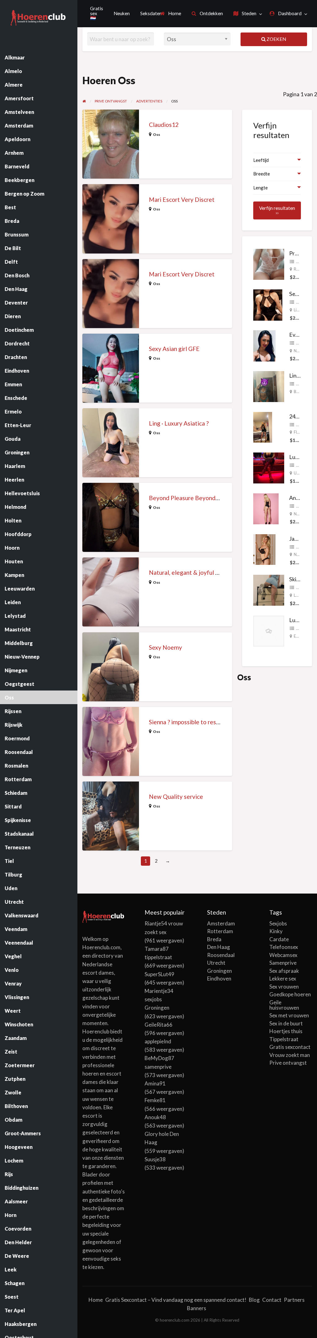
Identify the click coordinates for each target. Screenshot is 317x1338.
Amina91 (155, 1083)
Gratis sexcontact (289, 1047)
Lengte (260, 187)
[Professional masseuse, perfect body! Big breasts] (268, 263)
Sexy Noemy (165, 647)
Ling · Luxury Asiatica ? (179, 423)
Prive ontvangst (288, 1062)
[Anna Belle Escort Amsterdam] (266, 508)
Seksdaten (151, 13)
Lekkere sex (282, 978)
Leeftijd (261, 160)
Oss (156, 134)
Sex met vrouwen (289, 1015)
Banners (196, 1308)
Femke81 (155, 1100)
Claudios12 (164, 124)
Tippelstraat (283, 1039)
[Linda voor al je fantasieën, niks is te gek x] (268, 385)
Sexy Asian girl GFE (174, 348)
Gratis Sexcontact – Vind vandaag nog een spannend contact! (175, 1300)
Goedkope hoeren (290, 994)
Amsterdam (221, 923)
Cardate (279, 939)
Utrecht (216, 962)
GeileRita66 (158, 1024)
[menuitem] (171, 13)
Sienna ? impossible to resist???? (191, 721)
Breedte (261, 173)
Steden (248, 13)
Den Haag (218, 947)
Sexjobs (278, 923)
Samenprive (283, 962)
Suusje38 (155, 1159)
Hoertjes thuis (285, 1031)
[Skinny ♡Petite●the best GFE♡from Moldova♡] (268, 589)
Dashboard (289, 13)
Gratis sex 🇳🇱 (96, 13)
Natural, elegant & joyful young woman (200, 572)
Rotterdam (220, 931)
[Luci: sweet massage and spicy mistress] (268, 467)
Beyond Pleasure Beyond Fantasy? (194, 497)
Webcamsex (283, 955)
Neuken (122, 13)
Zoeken (276, 39)
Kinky (276, 931)
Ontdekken (211, 13)
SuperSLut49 (159, 974)
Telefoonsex (283, 947)
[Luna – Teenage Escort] (268, 630)
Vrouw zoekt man (289, 1055)
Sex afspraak (284, 970)
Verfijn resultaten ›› (277, 210)
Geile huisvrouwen (284, 1005)
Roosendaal (221, 955)
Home (174, 13)
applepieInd (158, 1041)
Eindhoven (219, 978)
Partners (294, 1300)
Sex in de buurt (286, 1023)
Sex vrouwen (284, 986)
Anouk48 (155, 1117)
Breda (214, 939)
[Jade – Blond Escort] (264, 548)
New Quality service (176, 796)
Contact (271, 1300)
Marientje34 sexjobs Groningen (159, 999)
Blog (254, 1300)
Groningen (219, 970)
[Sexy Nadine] (267, 304)
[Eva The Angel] (264, 345)
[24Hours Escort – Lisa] (262, 426)
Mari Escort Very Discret (182, 199)
